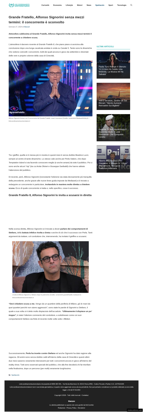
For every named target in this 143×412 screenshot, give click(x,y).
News (89, 5)
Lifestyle (69, 5)
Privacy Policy (71, 408)
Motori (79, 5)
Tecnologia (121, 5)
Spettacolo (99, 5)
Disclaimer (81, 408)
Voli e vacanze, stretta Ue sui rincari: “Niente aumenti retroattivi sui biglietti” (113, 103)
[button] (131, 5)
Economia (57, 5)
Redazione (61, 408)
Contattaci (85, 395)
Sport (110, 5)
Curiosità (45, 5)
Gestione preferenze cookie (135, 410)
